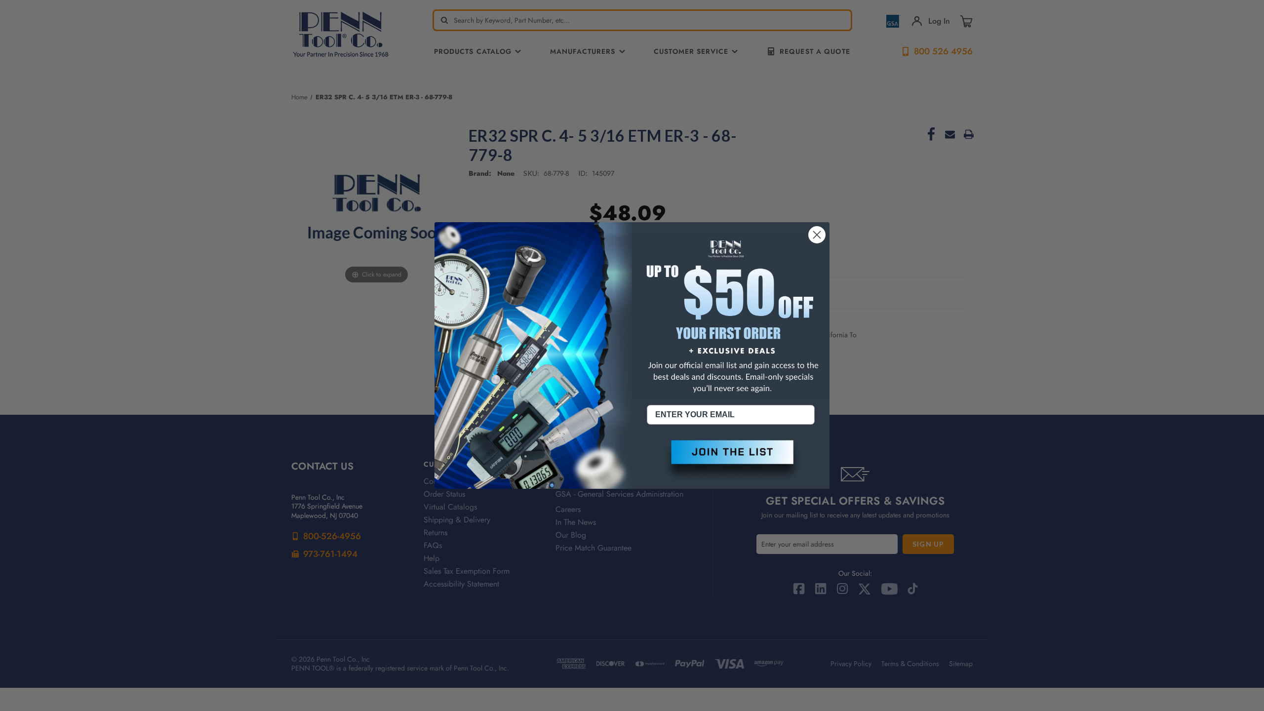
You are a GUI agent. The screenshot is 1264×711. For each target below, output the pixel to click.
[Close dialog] (817, 234)
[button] (731, 460)
